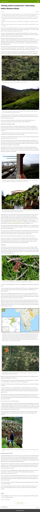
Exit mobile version (20, 510)
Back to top (37, 507)
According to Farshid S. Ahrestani (17, 221)
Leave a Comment (20, 502)
